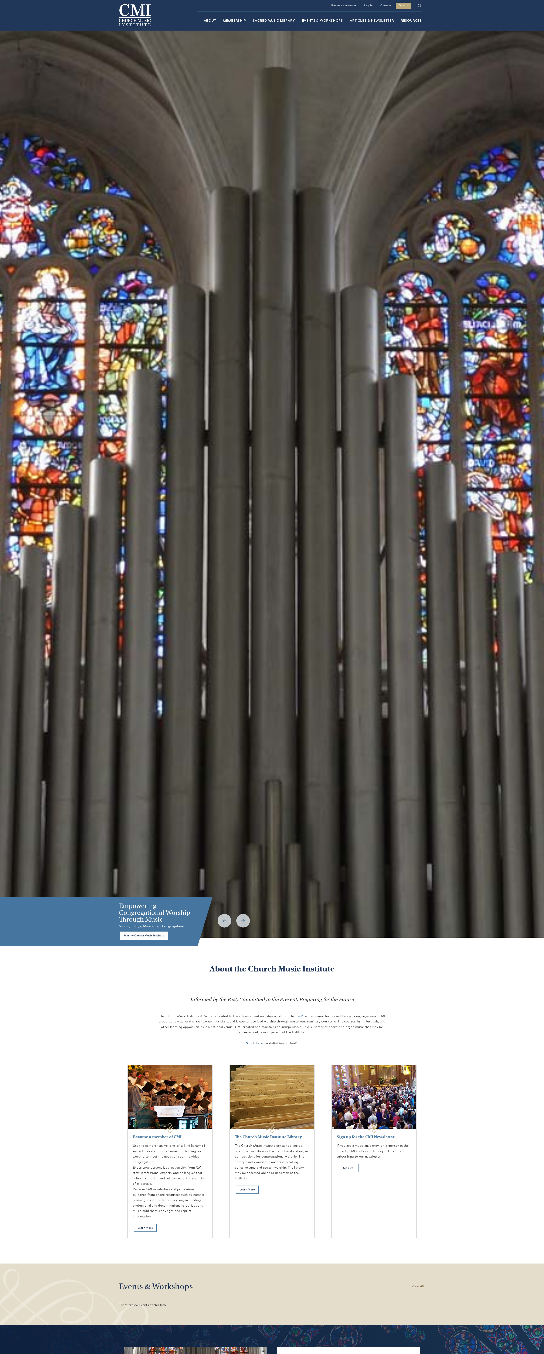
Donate (403, 5)
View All (417, 1286)
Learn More (145, 1228)
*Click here (254, 1043)
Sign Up (348, 1168)
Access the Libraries (137, 935)
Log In (368, 5)
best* (300, 1016)
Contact (385, 5)
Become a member (343, 5)
